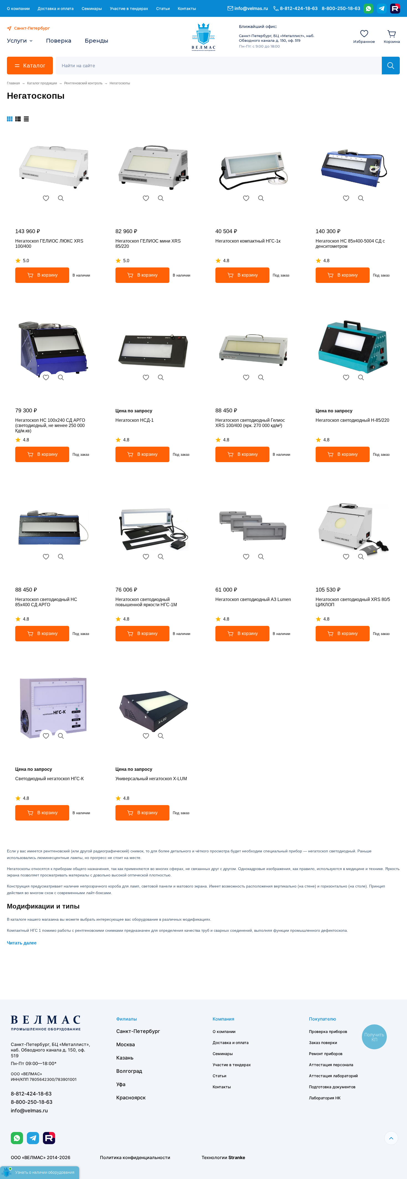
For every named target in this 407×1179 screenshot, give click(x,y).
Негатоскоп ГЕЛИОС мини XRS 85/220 (148, 244)
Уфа (120, 1084)
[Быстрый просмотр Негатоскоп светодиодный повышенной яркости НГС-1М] (160, 556)
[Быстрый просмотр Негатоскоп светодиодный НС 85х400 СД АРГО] (61, 556)
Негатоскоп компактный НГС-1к (247, 241)
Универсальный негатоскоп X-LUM (151, 778)
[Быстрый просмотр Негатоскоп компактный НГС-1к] (261, 198)
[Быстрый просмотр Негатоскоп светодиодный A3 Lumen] (261, 556)
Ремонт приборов (325, 1053)
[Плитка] (9, 119)
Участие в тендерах (129, 8)
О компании (18, 8)
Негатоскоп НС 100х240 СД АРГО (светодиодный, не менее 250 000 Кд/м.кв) (50, 425)
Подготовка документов (332, 1086)
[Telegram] (382, 9)
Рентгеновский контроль (83, 83)
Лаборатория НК (325, 1097)
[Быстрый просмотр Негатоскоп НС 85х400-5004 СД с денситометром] (361, 198)
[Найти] (391, 65)
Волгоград (129, 1071)
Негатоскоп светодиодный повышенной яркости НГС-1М (146, 602)
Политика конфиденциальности (135, 1157)
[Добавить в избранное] (46, 198)
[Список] (18, 119)
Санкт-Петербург (138, 1031)
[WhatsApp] (368, 9)
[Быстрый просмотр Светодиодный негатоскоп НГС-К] (61, 736)
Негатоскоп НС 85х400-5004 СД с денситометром (350, 244)
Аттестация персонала (331, 1064)
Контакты (187, 8)
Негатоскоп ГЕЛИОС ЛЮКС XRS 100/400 (49, 244)
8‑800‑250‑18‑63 (341, 8)
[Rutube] (395, 9)
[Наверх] (391, 1138)
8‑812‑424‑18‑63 (299, 8)
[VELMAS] (203, 37)
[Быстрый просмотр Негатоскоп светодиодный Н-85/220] (361, 377)
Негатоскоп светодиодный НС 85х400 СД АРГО (46, 602)
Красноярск (131, 1097)
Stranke (236, 1157)
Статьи (163, 8)
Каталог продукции (42, 83)
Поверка (58, 40)
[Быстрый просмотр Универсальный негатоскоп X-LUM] (160, 736)
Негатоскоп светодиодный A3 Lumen (253, 599)
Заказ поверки (323, 1042)
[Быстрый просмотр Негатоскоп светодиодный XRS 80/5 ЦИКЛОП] (361, 556)
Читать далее (22, 943)
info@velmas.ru (251, 8)
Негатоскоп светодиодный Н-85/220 (352, 420)
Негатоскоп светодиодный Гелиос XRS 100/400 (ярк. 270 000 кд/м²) (250, 423)
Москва (125, 1044)
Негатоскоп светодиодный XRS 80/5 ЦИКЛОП (353, 602)
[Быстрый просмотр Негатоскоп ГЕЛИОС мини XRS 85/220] (160, 198)
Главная (13, 83)
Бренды (96, 40)
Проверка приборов (328, 1031)
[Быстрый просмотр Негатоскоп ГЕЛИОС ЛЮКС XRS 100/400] (61, 198)
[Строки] (26, 119)
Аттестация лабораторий (333, 1075)
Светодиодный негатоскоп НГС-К (49, 778)
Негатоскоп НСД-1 (134, 420)
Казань (124, 1058)
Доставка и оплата (56, 8)
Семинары (92, 8)
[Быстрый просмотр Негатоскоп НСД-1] (160, 377)
